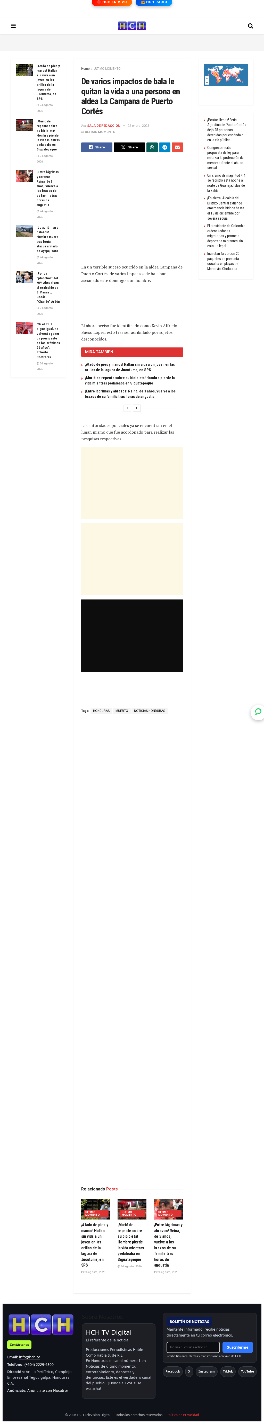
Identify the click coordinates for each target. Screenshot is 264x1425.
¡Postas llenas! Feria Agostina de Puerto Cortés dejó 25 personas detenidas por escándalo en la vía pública (226, 130)
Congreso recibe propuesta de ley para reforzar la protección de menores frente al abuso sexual (225, 158)
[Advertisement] (132, 41)
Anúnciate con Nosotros (48, 1390)
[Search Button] (250, 26)
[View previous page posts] (127, 408)
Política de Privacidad (183, 1414)
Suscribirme (237, 1347)
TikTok (228, 1371)
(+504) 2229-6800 (39, 1364)
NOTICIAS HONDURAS (149, 711)
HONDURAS (101, 711)
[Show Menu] (13, 26)
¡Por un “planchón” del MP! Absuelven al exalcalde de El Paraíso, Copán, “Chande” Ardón (48, 287)
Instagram (207, 1371)
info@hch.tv (29, 1357)
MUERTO (122, 711)
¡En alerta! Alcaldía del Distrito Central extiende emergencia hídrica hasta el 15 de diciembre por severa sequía (225, 208)
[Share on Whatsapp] (152, 147)
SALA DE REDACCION (103, 126)
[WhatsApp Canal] (258, 712)
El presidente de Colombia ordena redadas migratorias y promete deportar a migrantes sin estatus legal (226, 236)
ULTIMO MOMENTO (107, 68)
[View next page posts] (137, 408)
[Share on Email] (177, 147)
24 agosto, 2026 (94, 1272)
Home (85, 68)
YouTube (247, 1371)
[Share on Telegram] (164, 147)
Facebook (173, 1371)
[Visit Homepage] (131, 26)
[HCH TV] (41, 1324)
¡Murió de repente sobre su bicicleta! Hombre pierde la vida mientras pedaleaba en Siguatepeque (131, 1242)
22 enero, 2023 (138, 126)
